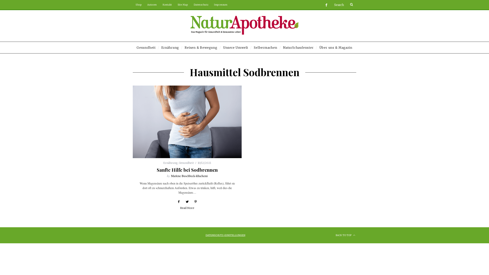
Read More (187, 208)
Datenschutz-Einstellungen (225, 235)
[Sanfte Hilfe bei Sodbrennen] (187, 122)
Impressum (220, 4)
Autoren (152, 4)
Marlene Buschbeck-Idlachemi (189, 176)
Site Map (183, 4)
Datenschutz (201, 4)
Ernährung (170, 163)
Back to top (344, 235)
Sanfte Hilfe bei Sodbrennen (187, 170)
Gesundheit (186, 163)
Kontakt (167, 4)
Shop (139, 4)
